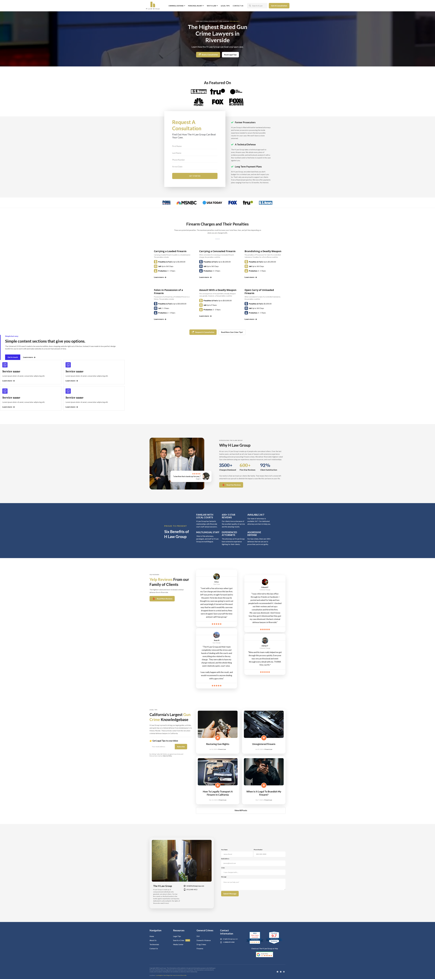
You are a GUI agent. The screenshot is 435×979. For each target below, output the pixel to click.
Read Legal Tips (230, 55)
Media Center (178, 944)
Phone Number (258, 849)
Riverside (183, 975)
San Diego (167, 975)
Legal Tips (225, 6)
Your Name (224, 849)
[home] (153, 5)
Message (223, 877)
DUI (198, 936)
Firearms (200, 948)
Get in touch (13, 357)
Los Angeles (159, 975)
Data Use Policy (167, 756)
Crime (223, 867)
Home (152, 936)
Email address (225, 858)
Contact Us (238, 6)
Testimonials (154, 944)
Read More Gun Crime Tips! (232, 332)
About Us (153, 940)
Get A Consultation (279, 6)
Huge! (188, 940)
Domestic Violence (204, 940)
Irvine (178, 975)
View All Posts (240, 810)
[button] (176, 6)
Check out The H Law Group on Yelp (264, 948)
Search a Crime (178, 940)
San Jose (173, 975)
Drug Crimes (201, 944)
